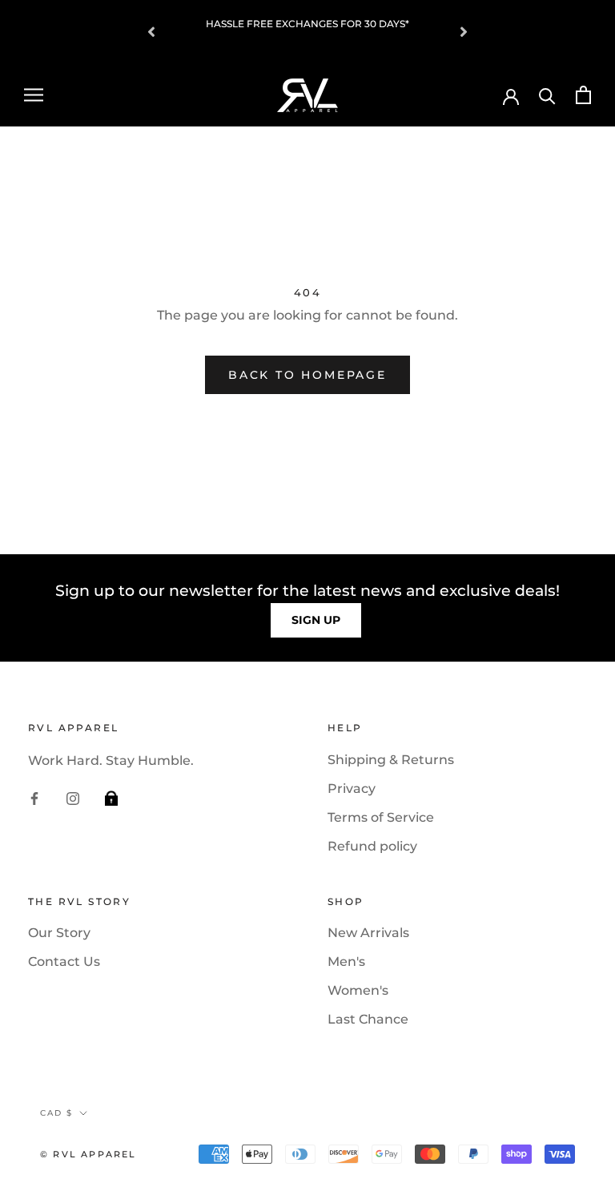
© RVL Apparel (88, 1154)
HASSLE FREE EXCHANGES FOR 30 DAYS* (307, 24)
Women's (358, 990)
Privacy (352, 788)
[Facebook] (34, 797)
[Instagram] (72, 797)
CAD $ (56, 1113)
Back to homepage (307, 375)
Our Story (59, 932)
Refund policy (372, 846)
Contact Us (64, 961)
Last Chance (368, 1019)
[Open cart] (583, 95)
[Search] (547, 95)
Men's (346, 961)
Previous (151, 32)
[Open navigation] (33, 95)
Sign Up (315, 620)
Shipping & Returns (391, 759)
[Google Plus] (111, 797)
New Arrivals (368, 932)
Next (464, 32)
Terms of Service (381, 817)
